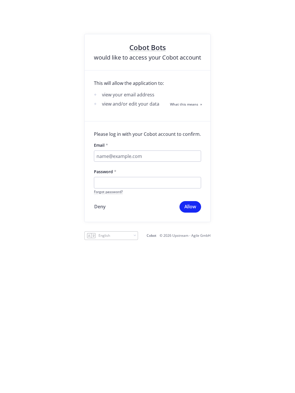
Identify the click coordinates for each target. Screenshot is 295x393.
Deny (99, 206)
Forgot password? (108, 191)
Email (99, 145)
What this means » (186, 104)
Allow (190, 206)
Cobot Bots (147, 47)
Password (103, 171)
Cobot (151, 235)
